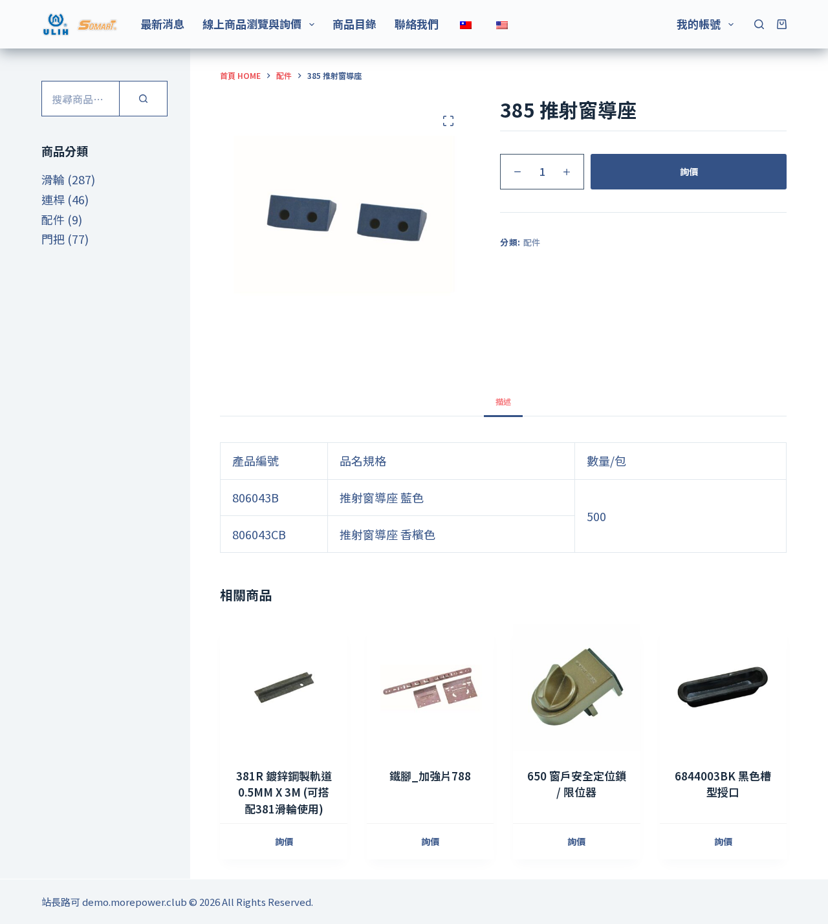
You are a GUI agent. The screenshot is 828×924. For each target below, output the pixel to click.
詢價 (689, 171)
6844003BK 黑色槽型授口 (723, 784)
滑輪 (53, 179)
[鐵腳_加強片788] (430, 687)
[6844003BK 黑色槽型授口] (723, 687)
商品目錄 (354, 24)
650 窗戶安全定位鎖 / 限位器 (576, 784)
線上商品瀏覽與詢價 (251, 24)
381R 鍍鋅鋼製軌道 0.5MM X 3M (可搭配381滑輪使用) (284, 792)
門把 (53, 238)
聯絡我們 (417, 24)
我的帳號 (699, 24)
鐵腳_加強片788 (430, 776)
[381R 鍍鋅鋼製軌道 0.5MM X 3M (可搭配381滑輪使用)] (283, 687)
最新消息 (162, 24)
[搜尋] (759, 24)
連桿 (53, 199)
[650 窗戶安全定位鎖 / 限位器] (576, 687)
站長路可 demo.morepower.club (114, 901)
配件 (532, 242)
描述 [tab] (503, 401)
